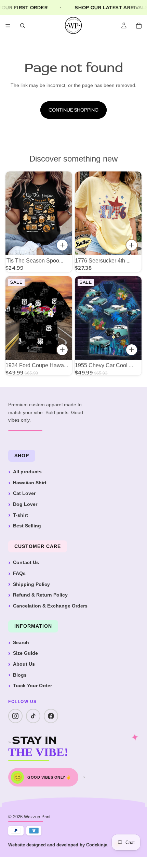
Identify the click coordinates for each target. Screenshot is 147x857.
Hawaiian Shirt (29, 482)
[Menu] (8, 26)
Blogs (20, 675)
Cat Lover (24, 493)
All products (27, 471)
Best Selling (27, 525)
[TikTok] (33, 716)
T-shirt (20, 515)
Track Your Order (32, 685)
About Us (24, 664)
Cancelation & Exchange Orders (50, 606)
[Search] (22, 25)
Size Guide (25, 653)
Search (21, 642)
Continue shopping (73, 110)
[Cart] (138, 25)
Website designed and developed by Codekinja (57, 844)
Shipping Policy (31, 584)
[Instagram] (15, 716)
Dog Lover (25, 504)
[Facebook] (51, 716)
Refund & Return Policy (40, 595)
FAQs (19, 573)
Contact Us (26, 562)
